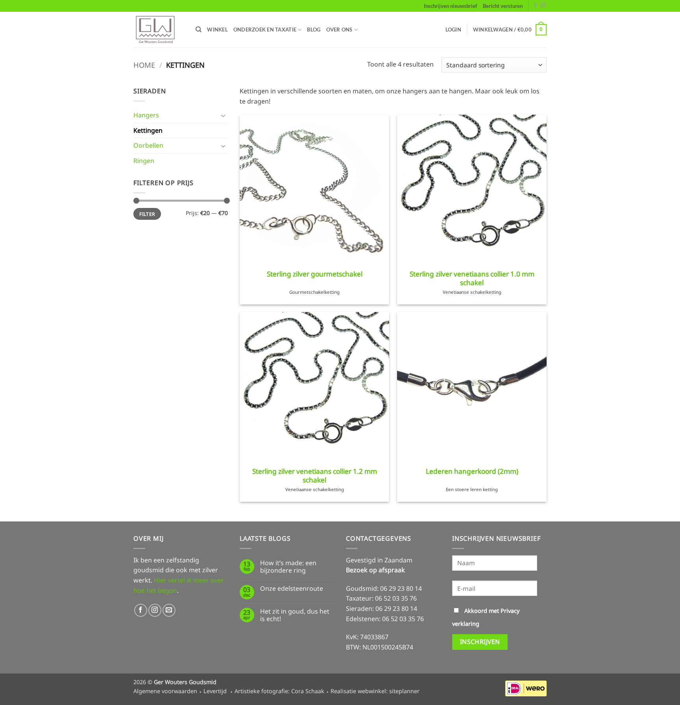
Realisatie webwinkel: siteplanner (375, 691)
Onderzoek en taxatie (264, 29)
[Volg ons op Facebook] (535, 6)
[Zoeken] (198, 29)
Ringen (143, 160)
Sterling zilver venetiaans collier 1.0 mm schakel (472, 278)
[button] (453, 29)
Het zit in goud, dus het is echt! (294, 615)
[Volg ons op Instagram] (542, 6)
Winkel (217, 29)
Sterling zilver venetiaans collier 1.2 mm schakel (314, 475)
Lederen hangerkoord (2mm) (472, 471)
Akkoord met (485, 617)
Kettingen (148, 130)
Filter (147, 214)
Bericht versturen (503, 6)
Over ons (339, 29)
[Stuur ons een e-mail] (169, 610)
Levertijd (215, 691)
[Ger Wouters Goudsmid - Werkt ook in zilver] (158, 29)
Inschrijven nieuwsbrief (450, 6)
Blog (313, 29)
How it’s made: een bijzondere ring (288, 566)
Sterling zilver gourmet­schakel (314, 274)
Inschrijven (480, 641)
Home (144, 65)
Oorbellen (148, 145)
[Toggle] (223, 115)
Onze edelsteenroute (291, 588)
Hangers (146, 115)
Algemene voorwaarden (165, 691)
